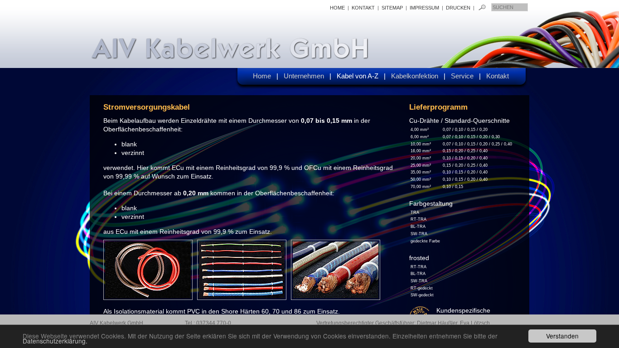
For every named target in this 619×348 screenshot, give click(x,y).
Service (466, 76)
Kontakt (500, 76)
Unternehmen (307, 76)
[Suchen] (482, 7)
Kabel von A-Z (361, 76)
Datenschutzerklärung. (55, 340)
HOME (337, 7)
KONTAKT (363, 7)
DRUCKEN (459, 7)
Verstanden (562, 335)
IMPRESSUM (424, 7)
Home (265, 76)
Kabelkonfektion (418, 76)
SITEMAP (392, 7)
